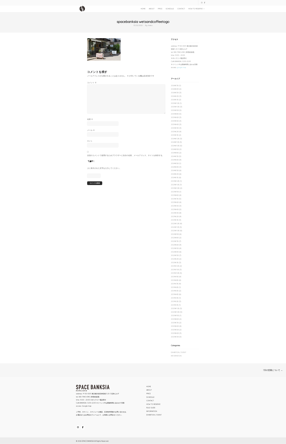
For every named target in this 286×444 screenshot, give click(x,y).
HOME (148, 387)
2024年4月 (175, 167)
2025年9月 (175, 110)
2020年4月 (175, 333)
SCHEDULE (150, 397)
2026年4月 (175, 89)
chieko (150, 25)
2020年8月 (175, 319)
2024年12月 (175, 139)
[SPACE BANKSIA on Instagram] (78, 427)
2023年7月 (175, 199)
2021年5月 (174, 291)
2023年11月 (175, 185)
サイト (90, 141)
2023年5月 (175, 206)
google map (181, 67)
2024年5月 (175, 163)
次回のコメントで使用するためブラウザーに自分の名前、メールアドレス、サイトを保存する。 (125, 155)
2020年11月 (175, 308)
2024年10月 (175, 146)
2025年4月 (175, 124)
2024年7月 (175, 156)
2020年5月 (175, 330)
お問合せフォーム (91, 415)
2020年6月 (175, 326)
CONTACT (150, 401)
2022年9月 (175, 234)
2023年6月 (175, 202)
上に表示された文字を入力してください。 (104, 168)
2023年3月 (175, 213)
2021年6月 (174, 287)
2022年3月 (175, 255)
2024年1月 (174, 178)
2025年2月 (175, 132)
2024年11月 (175, 142)
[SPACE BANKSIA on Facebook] (83, 427)
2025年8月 (175, 114)
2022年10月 (175, 231)
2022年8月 (175, 238)
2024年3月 (175, 170)
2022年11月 (175, 227)
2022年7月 (175, 241)
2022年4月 (175, 252)
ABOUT (149, 390)
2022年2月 (175, 259)
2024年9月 (175, 149)
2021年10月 (175, 273)
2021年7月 (174, 284)
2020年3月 (175, 337)
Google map (86, 406)
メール (91, 130)
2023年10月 (175, 188)
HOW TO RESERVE (153, 404)
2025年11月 (175, 103)
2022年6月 (175, 245)
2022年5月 (175, 248)
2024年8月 (175, 153)
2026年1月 (174, 100)
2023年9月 (175, 192)
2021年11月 (175, 270)
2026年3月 (175, 93)
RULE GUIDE (150, 408)
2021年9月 (175, 277)
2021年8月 (174, 280)
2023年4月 (175, 209)
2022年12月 (175, 224)
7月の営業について (273, 370)
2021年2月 (174, 301)
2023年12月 (175, 181)
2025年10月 (175, 107)
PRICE (148, 394)
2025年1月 (174, 135)
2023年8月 (175, 195)
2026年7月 (175, 86)
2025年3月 (175, 128)
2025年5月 (175, 121)
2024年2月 (175, 174)
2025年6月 (175, 117)
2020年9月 (175, 316)
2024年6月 (175, 160)
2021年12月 (175, 266)
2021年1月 (174, 305)
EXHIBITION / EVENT (178, 352)
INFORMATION (176, 356)
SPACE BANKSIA (88, 441)
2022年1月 (174, 263)
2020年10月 (175, 312)
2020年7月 (175, 323)
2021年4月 (174, 294)
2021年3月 (174, 298)
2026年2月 (175, 96)
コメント (92, 82)
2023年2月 (175, 217)
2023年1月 (174, 220)
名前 (90, 119)
